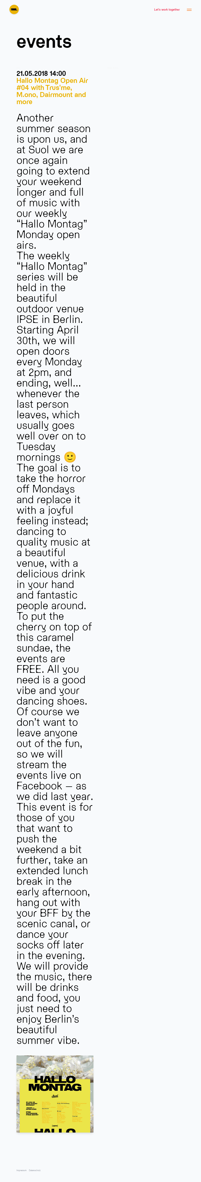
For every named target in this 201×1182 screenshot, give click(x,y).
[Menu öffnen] (189, 9)
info (18, 68)
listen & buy (113, 68)
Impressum (21, 1170)
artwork (20, 1046)
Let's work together (167, 9)
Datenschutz (35, 1170)
